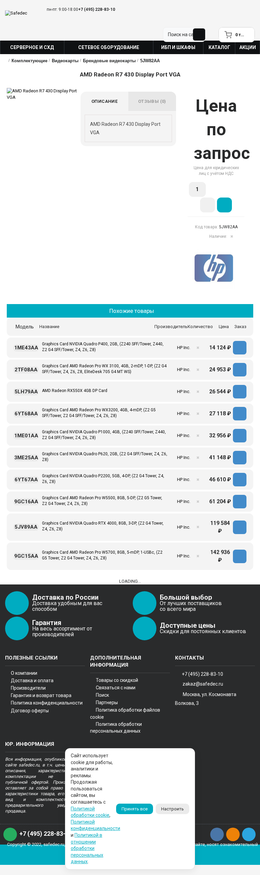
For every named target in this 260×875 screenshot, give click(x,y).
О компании (24, 673)
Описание (104, 101)
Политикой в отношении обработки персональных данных (87, 848)
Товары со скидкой (117, 680)
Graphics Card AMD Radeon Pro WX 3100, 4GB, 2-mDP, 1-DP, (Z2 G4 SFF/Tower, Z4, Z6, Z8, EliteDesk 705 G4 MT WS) (104, 369)
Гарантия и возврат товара (41, 695)
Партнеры (107, 702)
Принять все (135, 808)
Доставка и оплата (32, 680)
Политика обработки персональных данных (116, 727)
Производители (28, 688)
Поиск (102, 695)
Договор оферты (30, 710)
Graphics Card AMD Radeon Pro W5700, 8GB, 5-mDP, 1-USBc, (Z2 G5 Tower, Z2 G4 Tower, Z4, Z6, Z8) (102, 555)
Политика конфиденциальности (47, 703)
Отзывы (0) (152, 101)
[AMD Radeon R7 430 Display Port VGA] (44, 94)
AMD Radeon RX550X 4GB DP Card (74, 390)
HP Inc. (183, 347)
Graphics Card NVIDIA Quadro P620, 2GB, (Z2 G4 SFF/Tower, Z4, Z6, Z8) (104, 457)
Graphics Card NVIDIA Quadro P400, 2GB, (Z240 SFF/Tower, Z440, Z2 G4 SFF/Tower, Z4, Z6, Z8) (103, 347)
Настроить (172, 808)
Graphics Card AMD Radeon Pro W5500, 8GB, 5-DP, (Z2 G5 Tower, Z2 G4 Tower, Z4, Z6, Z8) (102, 501)
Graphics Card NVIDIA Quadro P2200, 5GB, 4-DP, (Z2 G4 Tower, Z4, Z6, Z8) (103, 479)
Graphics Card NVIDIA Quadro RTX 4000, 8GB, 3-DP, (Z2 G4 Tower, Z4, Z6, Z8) (103, 526)
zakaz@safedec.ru (202, 684)
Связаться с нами (115, 687)
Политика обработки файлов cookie (125, 713)
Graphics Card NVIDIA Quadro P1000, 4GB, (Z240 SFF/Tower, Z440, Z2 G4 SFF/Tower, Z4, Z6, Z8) (104, 435)
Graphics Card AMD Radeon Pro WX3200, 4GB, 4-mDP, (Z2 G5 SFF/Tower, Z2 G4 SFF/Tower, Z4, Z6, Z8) (99, 413)
